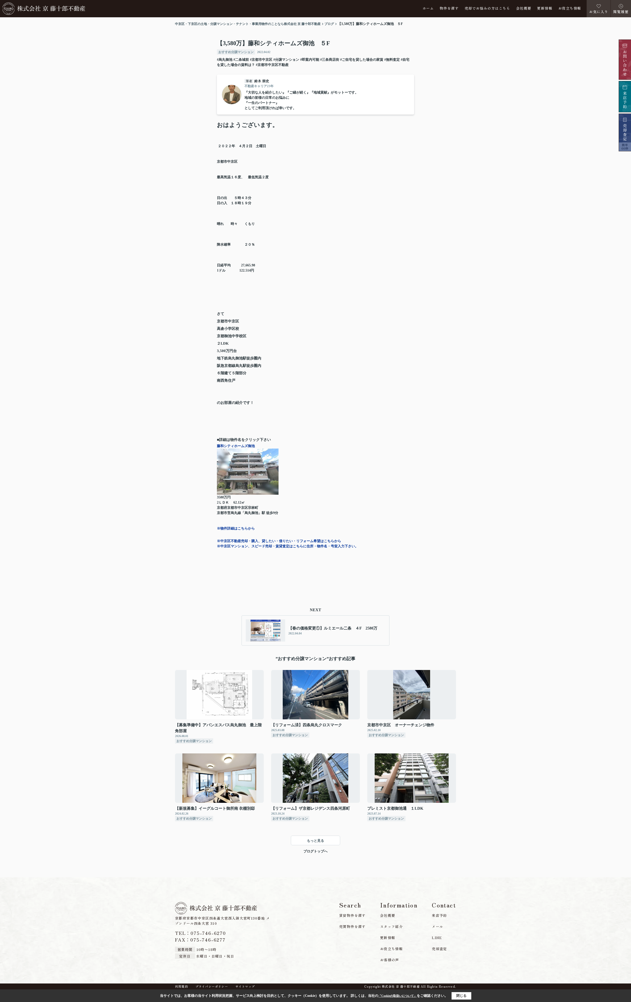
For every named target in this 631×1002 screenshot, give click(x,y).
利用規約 (181, 986)
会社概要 (523, 8)
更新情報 (544, 8)
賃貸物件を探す (352, 915)
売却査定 (439, 948)
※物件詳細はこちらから (236, 528)
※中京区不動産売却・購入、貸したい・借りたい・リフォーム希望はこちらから (279, 541)
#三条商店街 (329, 59)
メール (437, 926)
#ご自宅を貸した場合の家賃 (361, 59)
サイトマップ (245, 986)
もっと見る (315, 841)
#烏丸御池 (224, 59)
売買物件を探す (352, 926)
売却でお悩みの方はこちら (487, 8)
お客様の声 (389, 959)
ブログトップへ (315, 851)
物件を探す (449, 8)
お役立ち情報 (569, 8)
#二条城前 (241, 59)
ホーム (428, 8)
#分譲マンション (286, 59)
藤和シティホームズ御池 (236, 446)
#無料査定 (392, 59)
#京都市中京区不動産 (272, 65)
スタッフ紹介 (391, 926)
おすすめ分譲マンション (236, 52)
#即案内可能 (309, 59)
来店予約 (439, 915)
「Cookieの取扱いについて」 (397, 996)
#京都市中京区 (261, 59)
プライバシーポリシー (211, 986)
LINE (437, 937)
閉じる (461, 996)
